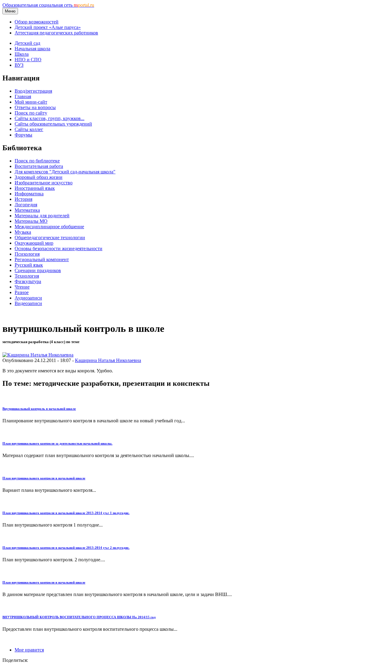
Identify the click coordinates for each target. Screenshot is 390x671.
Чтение (22, 286)
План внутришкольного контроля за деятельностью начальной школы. (57, 443)
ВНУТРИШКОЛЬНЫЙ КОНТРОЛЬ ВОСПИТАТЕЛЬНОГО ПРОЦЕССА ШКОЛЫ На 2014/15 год (79, 617)
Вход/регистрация (33, 91)
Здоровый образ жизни (38, 177)
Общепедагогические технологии (50, 237)
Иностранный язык (35, 188)
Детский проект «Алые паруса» (48, 27)
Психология (27, 254)
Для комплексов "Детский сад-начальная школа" (65, 171)
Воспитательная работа (39, 166)
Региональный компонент (42, 259)
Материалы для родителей (42, 215)
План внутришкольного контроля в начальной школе (43, 478)
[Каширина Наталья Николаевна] (37, 354)
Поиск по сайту (31, 112)
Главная (23, 96)
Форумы (23, 134)
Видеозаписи (28, 303)
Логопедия (26, 204)
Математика (27, 210)
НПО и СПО (28, 59)
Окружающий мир (34, 243)
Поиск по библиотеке (37, 160)
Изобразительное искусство (44, 182)
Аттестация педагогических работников (56, 32)
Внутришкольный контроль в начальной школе (39, 408)
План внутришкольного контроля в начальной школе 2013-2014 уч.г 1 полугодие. (65, 513)
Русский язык (29, 265)
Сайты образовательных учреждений (53, 123)
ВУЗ (19, 65)
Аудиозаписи (28, 297)
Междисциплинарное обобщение (49, 226)
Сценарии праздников (38, 270)
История (23, 199)
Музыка (23, 232)
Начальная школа (32, 48)
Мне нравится (29, 649)
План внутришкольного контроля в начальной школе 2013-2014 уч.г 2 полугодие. (65, 547)
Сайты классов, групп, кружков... (49, 118)
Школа (22, 54)
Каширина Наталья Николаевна (108, 360)
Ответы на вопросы (35, 107)
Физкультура (28, 281)
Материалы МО (31, 221)
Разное (22, 292)
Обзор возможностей (36, 21)
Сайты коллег (29, 129)
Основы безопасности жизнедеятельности (58, 248)
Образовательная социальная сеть (48, 5)
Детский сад (27, 43)
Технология (27, 276)
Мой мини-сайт (31, 102)
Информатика (29, 193)
